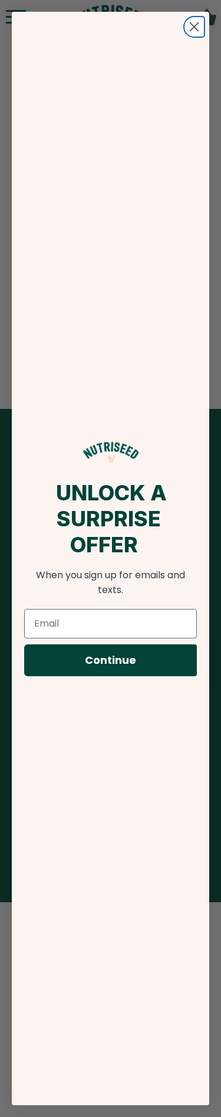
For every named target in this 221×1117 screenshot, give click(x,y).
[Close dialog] (194, 27)
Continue (110, 660)
